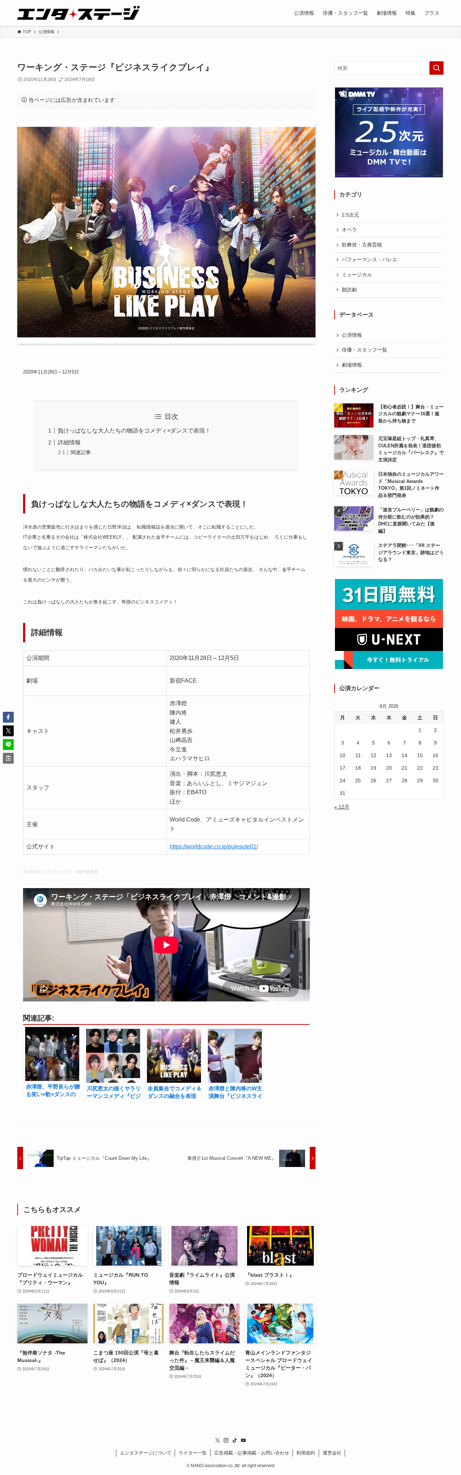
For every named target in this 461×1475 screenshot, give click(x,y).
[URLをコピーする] (8, 758)
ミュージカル (357, 274)
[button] (8, 717)
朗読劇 (349, 290)
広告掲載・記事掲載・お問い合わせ (251, 1453)
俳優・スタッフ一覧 (364, 350)
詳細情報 (69, 442)
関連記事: (81, 452)
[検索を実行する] (436, 68)
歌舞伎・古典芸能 (362, 245)
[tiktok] (235, 1440)
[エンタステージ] (78, 13)
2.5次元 (350, 215)
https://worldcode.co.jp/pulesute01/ (214, 846)
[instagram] (226, 1440)
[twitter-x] (217, 1440)
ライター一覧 (193, 1453)
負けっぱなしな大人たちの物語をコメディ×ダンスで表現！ (134, 430)
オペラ (349, 229)
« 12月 (341, 807)
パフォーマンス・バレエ (369, 259)
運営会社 (332, 1453)
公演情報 (352, 335)
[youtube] (243, 1440)
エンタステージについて (145, 1453)
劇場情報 (352, 365)
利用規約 (305, 1453)
